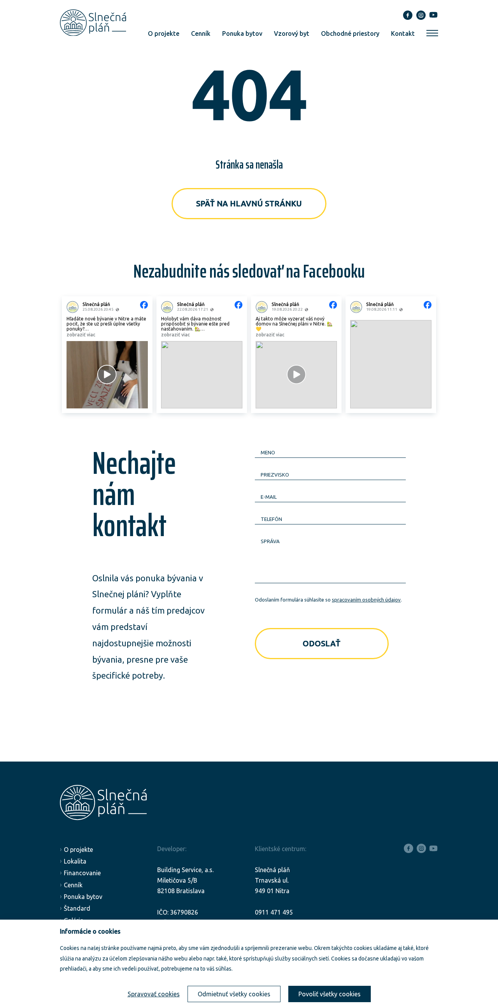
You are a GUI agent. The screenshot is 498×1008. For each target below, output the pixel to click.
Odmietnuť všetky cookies (234, 993)
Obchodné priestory (350, 33)
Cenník (200, 33)
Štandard (77, 908)
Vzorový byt (291, 33)
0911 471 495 (274, 912)
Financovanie (82, 872)
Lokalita (75, 861)
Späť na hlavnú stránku (249, 203)
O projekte (163, 33)
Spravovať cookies (154, 993)
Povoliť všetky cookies (329, 993)
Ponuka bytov (242, 33)
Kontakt (403, 33)
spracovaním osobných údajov (366, 599)
